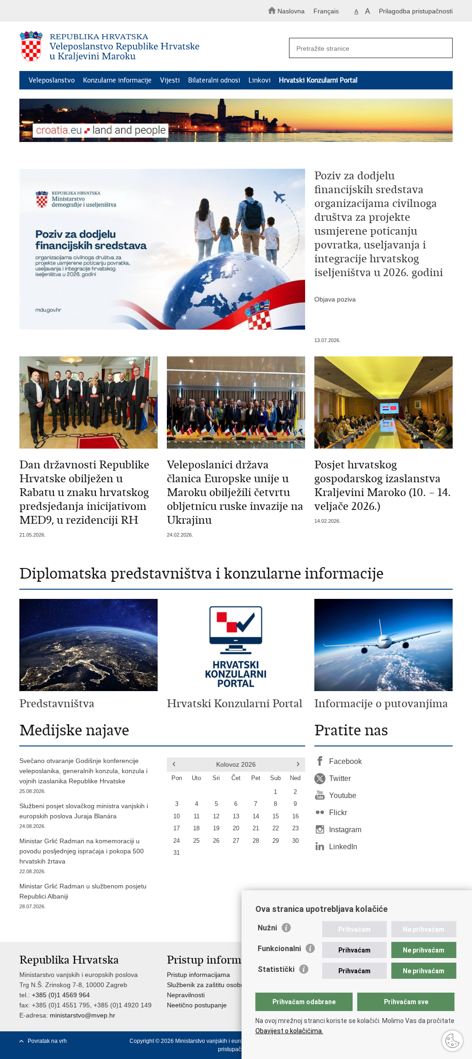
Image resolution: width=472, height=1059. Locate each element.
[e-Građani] (58, 11)
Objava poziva (335, 299)
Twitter (340, 778)
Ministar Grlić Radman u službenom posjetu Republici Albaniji (83, 895)
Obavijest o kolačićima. (289, 1031)
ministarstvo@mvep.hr (82, 1015)
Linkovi (259, 80)
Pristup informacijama (198, 974)
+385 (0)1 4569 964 (61, 995)
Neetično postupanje (197, 1005)
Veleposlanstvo (52, 80)
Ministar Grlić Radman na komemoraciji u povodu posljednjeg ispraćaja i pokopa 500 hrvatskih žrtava (81, 855)
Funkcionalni (279, 948)
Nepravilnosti (186, 995)
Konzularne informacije (117, 80)
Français (326, 11)
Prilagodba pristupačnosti (416, 11)
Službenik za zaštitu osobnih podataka (222, 984)
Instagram (345, 830)
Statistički (276, 969)
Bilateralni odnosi (214, 80)
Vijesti (170, 80)
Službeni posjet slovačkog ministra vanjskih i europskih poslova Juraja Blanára (83, 815)
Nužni (267, 927)
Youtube (342, 795)
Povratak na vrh (47, 1041)
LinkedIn (343, 847)
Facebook (345, 761)
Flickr (338, 812)
